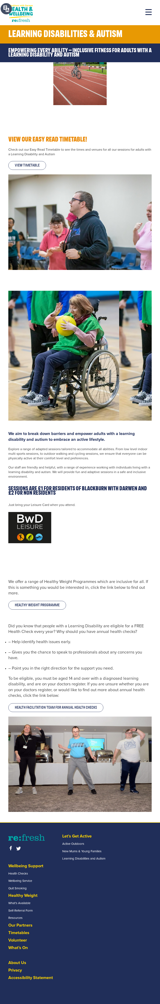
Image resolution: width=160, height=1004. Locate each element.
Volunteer (17, 940)
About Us (17, 962)
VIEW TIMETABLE (27, 165)
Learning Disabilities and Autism (83, 858)
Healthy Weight (23, 895)
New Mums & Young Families (81, 851)
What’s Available (19, 903)
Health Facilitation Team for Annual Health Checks (56, 707)
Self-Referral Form (20, 910)
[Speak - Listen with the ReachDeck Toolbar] (6, 8)
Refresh (20, 13)
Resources (15, 918)
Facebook (10, 848)
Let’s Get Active (77, 836)
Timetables (18, 932)
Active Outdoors (73, 844)
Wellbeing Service (20, 881)
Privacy (15, 970)
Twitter (18, 848)
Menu (148, 12)
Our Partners (20, 925)
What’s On (18, 947)
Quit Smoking (17, 888)
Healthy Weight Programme (37, 605)
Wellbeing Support (25, 866)
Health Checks (18, 873)
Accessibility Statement (30, 977)
